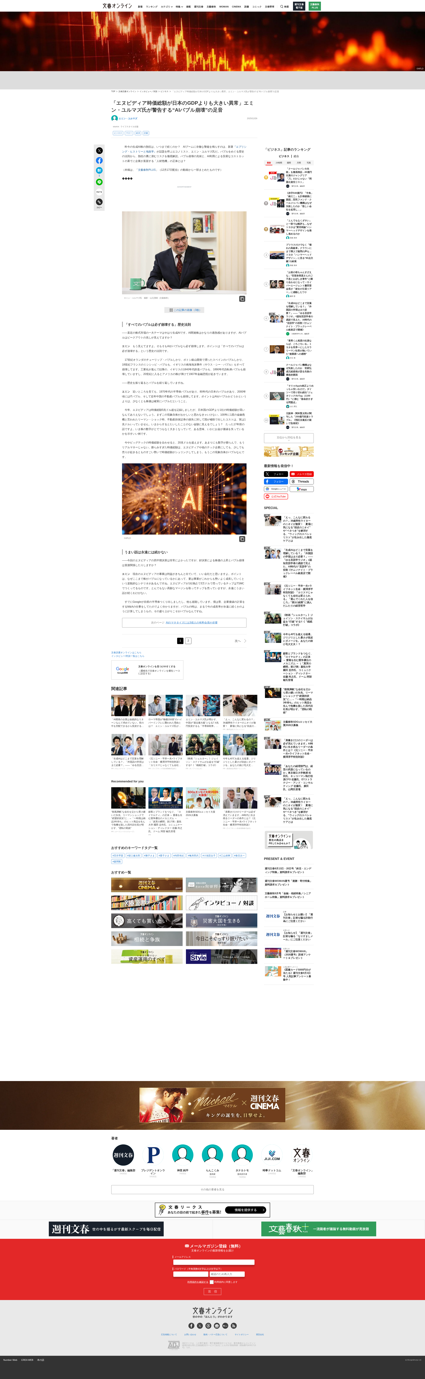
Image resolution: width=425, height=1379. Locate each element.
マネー (129, 133)
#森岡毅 (117, 861)
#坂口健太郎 (133, 855)
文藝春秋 (211, 6)
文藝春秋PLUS (147, 169)
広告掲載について (169, 1334)
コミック (257, 6)
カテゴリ (165, 6)
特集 (178, 6)
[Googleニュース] (217, 1326)
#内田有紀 (178, 855)
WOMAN (224, 6)
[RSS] (234, 1326)
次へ (238, 641)
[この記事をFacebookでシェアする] (99, 161)
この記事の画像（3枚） (188, 310)
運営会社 (260, 1334)
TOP (113, 91)
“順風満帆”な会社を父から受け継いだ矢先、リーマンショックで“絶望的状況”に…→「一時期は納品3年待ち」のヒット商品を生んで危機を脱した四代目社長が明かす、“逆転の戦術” (128, 821)
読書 (246, 6)
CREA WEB (27, 1360)
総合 (296, 156)
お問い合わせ (190, 1334)
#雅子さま (149, 855)
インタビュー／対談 (148, 91)
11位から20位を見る (289, 437)
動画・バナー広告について (215, 1334)
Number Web (10, 1360)
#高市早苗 (118, 855)
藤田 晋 (292, 296)
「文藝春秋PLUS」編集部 (299, 334)
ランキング (152, 6)
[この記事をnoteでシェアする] (99, 192)
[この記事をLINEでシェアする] (99, 183)
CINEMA (236, 6)
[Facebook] (191, 1326)
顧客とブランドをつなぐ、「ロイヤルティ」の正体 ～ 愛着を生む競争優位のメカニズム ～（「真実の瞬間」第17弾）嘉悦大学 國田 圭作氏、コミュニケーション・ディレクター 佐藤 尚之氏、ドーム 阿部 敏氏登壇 (165, 823)
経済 (138, 133)
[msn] (225, 1326)
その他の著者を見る (212, 1189)
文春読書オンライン (127, 91)
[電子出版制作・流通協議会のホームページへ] (174, 1345)
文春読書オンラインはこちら (126, 652)
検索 (286, 6)
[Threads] (208, 1326)
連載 (188, 6)
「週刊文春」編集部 (297, 186)
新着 (140, 6)
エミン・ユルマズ (128, 118)
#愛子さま (164, 855)
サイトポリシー (242, 1334)
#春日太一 (239, 855)
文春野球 (269, 6)
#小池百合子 (209, 855)
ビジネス (165, 91)
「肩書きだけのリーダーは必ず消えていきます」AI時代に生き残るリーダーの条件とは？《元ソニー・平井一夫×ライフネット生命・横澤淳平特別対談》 (240, 819)
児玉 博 (292, 358)
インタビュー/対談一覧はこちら (127, 656)
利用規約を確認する (197, 1282)
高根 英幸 (293, 238)
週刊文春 (198, 6)
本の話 (40, 1360)
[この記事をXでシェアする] (99, 151)
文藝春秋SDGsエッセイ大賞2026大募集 (200, 814)
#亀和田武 (193, 855)
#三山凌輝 (224, 855)
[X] (200, 1326)
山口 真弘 (293, 406)
